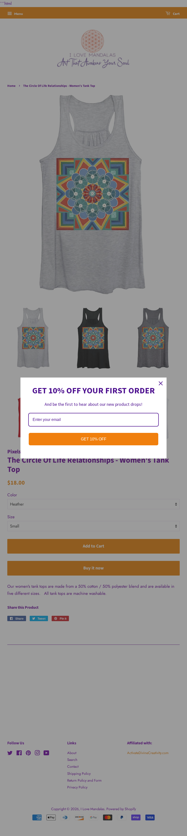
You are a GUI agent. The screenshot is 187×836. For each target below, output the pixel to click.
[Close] (161, 383)
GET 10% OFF (93, 439)
